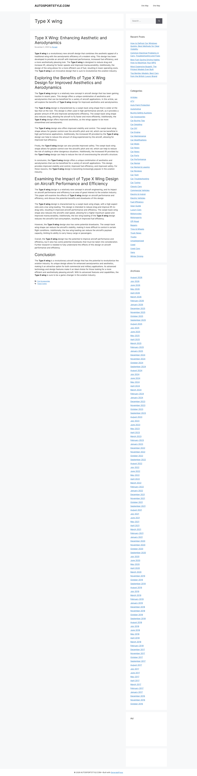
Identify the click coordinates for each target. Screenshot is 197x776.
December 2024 (137, 355)
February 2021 (137, 533)
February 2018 (137, 646)
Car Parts (134, 155)
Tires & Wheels (137, 229)
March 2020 (135, 572)
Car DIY (133, 128)
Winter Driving (136, 256)
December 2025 (137, 308)
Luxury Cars (135, 210)
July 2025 (134, 328)
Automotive (135, 109)
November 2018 (137, 611)
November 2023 (137, 405)
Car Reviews (136, 171)
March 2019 (135, 595)
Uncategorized (137, 241)
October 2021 (136, 502)
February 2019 (137, 599)
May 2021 (134, 522)
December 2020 (137, 541)
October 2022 (136, 456)
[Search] (159, 21)
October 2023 (136, 409)
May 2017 (134, 677)
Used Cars (135, 248)
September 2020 (138, 553)
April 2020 (135, 568)
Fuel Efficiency (137, 202)
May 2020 (135, 564)
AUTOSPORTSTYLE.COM (52, 5)
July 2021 (134, 514)
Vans (132, 252)
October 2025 (136, 316)
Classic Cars (136, 186)
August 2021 (136, 510)
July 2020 (134, 556)
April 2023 (135, 432)
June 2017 (135, 673)
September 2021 (138, 506)
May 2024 (135, 382)
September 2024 (138, 366)
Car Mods (134, 144)
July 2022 (134, 467)
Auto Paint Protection (140, 105)
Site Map (144, 6)
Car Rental (135, 163)
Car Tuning (135, 182)
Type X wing (42, 284)
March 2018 (135, 642)
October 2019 (136, 580)
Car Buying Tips (137, 120)
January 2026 (136, 304)
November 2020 (137, 545)
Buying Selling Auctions (141, 113)
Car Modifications (138, 140)
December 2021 (137, 494)
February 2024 (137, 394)
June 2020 (135, 560)
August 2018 (136, 622)
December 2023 (137, 401)
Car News (134, 148)
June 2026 (135, 285)
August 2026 (136, 277)
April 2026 (135, 293)
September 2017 (138, 661)
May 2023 (135, 429)
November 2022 (137, 452)
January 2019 (136, 603)
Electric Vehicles (137, 198)
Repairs (133, 225)
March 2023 (135, 436)
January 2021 (136, 537)
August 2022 (136, 463)
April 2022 (135, 479)
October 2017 (136, 657)
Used (132, 245)
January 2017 (136, 692)
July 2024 (134, 374)
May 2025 (135, 335)
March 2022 (135, 483)
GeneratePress (117, 772)
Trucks (133, 237)
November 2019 (137, 576)
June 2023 (135, 425)
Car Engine (135, 132)
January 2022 (136, 491)
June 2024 (135, 378)
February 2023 (137, 440)
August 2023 (136, 417)
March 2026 (135, 297)
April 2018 (135, 638)
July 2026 (134, 281)
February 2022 (137, 487)
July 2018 (134, 626)
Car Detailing (136, 124)
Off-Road (134, 221)
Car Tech (134, 175)
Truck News (135, 233)
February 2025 (137, 347)
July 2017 (134, 669)
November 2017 (137, 653)
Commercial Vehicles (139, 190)
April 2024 (135, 386)
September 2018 (138, 618)
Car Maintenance (138, 136)
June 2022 (135, 471)
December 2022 (137, 448)
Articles (133, 97)
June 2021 (135, 518)
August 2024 (136, 370)
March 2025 (135, 343)
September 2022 (138, 460)
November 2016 (137, 700)
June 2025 (135, 332)
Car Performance (138, 159)
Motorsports (136, 217)
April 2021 (135, 525)
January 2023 (136, 444)
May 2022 (135, 475)
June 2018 (135, 630)
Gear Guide (135, 206)
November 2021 (137, 498)
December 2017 (137, 649)
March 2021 (135, 529)
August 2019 (136, 587)
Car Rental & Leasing (140, 167)
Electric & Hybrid (138, 194)
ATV (132, 101)
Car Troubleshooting (139, 179)
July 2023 (134, 421)
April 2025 (135, 339)
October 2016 (136, 704)
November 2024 (137, 359)
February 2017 (137, 688)
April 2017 (135, 680)
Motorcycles (135, 213)
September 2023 (138, 413)
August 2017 (136, 665)
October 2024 (136, 363)
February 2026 (137, 301)
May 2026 (135, 289)
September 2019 (138, 584)
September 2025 (138, 320)
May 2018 (134, 634)
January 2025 (136, 351)
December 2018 (137, 607)
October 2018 (136, 615)
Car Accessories (43, 281)
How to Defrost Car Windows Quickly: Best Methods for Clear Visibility (144, 46)
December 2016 (137, 696)
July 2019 (134, 591)
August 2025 (136, 324)
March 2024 (135, 390)
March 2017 (135, 684)
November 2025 (137, 312)
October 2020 (136, 549)
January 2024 (136, 397)
